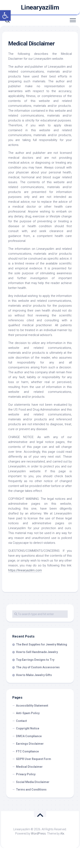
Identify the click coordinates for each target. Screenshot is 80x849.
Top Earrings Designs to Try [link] (35, 659)
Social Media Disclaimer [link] (32, 782)
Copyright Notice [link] (27, 728)
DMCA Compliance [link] (29, 736)
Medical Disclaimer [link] (29, 766)
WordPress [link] (38, 833)
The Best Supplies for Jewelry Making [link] (41, 644)
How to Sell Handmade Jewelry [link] (37, 652)
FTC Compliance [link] (27, 751)
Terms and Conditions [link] (31, 789)
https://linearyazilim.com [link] (25, 570)
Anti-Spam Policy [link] (28, 713)
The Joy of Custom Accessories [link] (38, 667)
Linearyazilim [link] (40, 7)
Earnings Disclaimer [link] (30, 743)
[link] (5, 15)
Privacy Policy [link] (25, 774)
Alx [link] (62, 833)
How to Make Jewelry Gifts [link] (34, 675)
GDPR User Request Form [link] (33, 759)
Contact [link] (21, 720)
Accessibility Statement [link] (32, 705)
